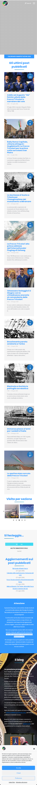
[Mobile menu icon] (34, 3)
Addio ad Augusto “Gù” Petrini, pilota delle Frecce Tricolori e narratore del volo (18, 98)
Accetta (18, 768)
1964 (8, 433)
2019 (8, 478)
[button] (34, 749)
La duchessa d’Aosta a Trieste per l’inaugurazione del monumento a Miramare (19, 198)
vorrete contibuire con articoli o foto (16, 712)
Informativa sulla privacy (21, 782)
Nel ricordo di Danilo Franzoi (20, 568)
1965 (8, 346)
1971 (8, 204)
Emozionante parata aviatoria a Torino (17, 342)
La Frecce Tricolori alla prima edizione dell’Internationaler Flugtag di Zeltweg (18, 247)
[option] (12, 511)
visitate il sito (26, 724)
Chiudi (18, 773)
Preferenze (18, 778)
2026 (8, 104)
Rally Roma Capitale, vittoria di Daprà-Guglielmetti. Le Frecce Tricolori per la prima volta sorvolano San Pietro (18, 147)
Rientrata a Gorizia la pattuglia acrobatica (17, 387)
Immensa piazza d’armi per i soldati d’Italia (18, 430)
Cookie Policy (12, 782)
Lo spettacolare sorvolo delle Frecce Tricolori (18, 474)
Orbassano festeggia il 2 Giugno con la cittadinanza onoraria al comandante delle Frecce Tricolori (19, 295)
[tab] (14, 520)
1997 (8, 252)
